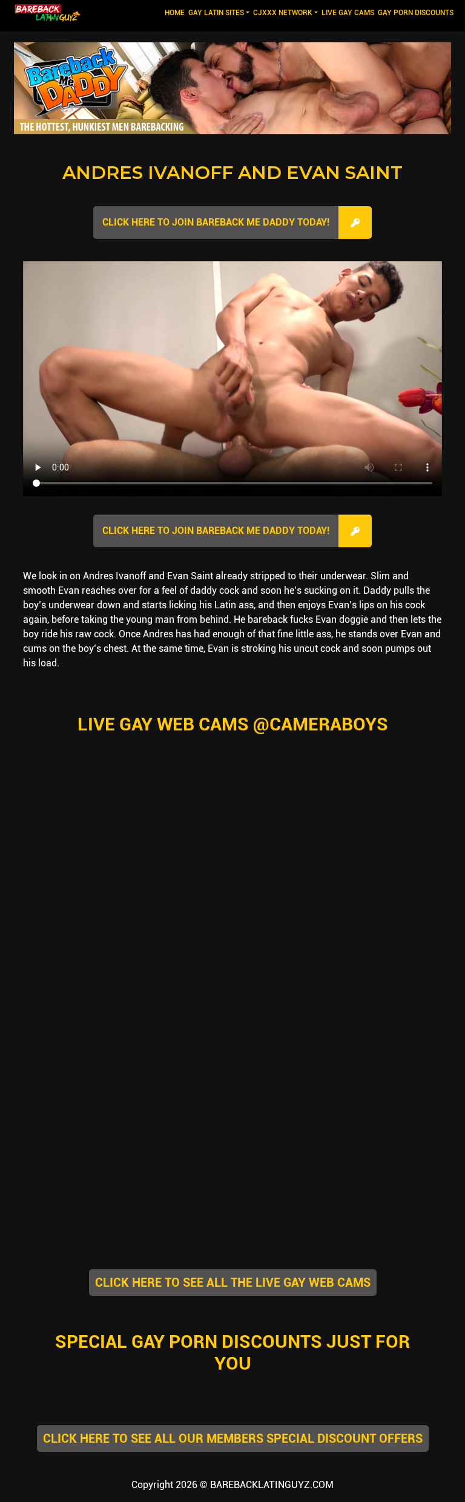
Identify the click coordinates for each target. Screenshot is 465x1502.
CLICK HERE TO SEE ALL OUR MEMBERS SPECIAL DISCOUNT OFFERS (233, 1438)
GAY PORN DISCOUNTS (415, 12)
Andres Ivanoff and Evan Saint (232, 172)
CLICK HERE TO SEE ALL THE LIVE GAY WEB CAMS (233, 1282)
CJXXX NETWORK (282, 12)
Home (175, 12)
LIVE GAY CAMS (348, 12)
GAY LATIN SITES (216, 12)
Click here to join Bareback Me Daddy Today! (215, 222)
